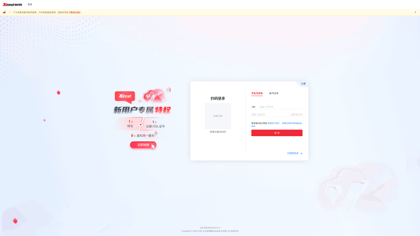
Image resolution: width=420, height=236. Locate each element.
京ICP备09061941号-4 (210, 228)
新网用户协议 (273, 123)
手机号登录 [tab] (257, 93)
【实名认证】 (35, 12)
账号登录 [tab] (274, 93)
